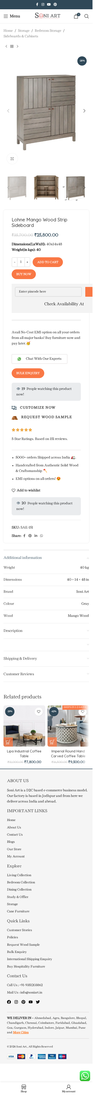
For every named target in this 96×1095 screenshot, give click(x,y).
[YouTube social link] (49, 4)
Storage (24, 30)
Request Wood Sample (46, 417)
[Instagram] (16, 1002)
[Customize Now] (14, 407)
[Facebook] (9, 1002)
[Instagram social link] (43, 4)
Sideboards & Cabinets (20, 36)
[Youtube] (31, 1002)
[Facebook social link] (37, 4)
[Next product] (17, 46)
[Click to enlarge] (12, 158)
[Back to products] (12, 46)
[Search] (86, 16)
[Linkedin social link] (36, 536)
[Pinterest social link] (55, 4)
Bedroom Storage (48, 30)
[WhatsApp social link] (41, 536)
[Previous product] (6, 46)
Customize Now (38, 407)
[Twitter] (38, 1002)
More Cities (21, 1032)
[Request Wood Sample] (15, 418)
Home (8, 30)
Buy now (23, 274)
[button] (8, 110)
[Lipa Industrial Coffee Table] (24, 726)
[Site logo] (46, 16)
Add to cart (47, 262)
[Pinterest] (23, 1002)
